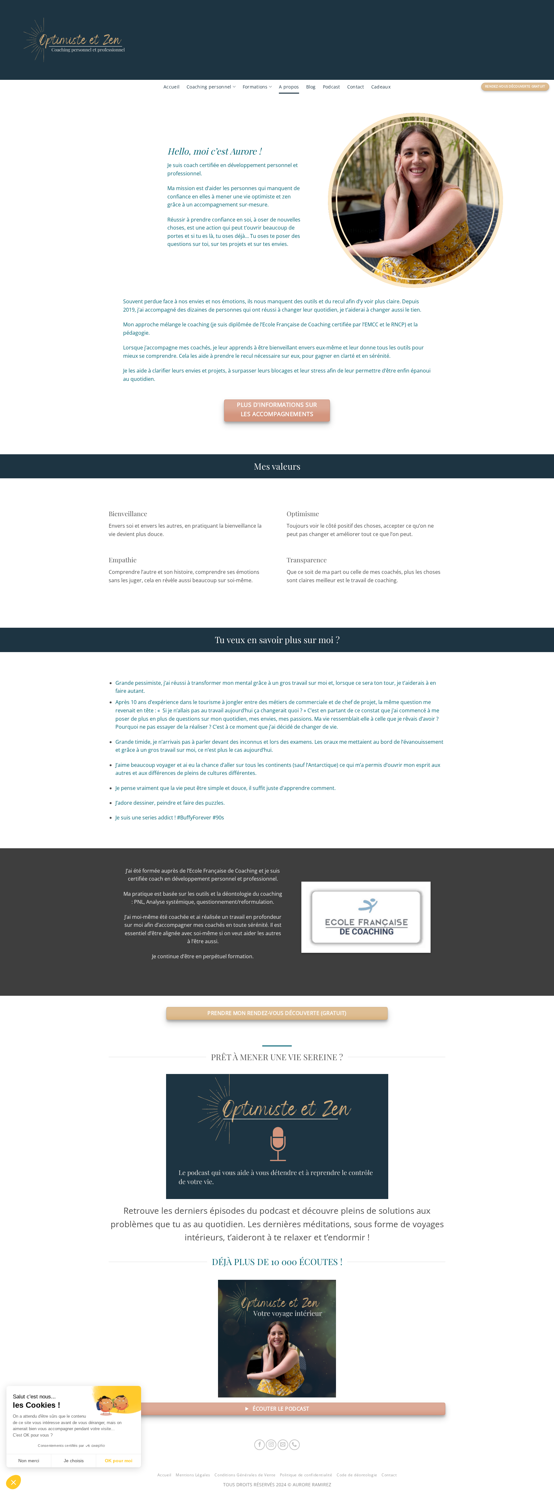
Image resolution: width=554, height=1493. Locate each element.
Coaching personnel (209, 87)
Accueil (172, 87)
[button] (13, 1482)
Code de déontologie (357, 1475)
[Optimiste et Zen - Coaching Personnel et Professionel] (117, 40)
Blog (311, 87)
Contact (355, 87)
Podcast (331, 87)
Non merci (28, 1460)
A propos (289, 87)
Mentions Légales (193, 1475)
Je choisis (74, 1460)
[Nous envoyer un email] (283, 1444)
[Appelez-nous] (294, 1444)
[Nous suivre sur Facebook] (259, 1444)
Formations (255, 87)
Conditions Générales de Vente (244, 1475)
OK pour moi (118, 1460)
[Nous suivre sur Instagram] (271, 1444)
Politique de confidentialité (306, 1475)
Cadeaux (380, 87)
